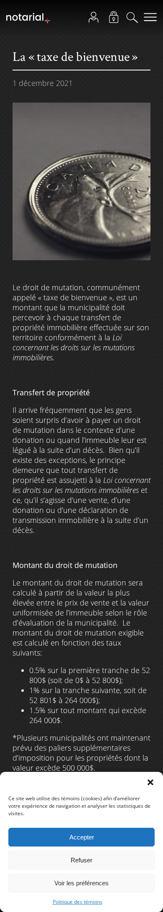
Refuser (81, 860)
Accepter (81, 837)
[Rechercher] (134, 19)
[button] (150, 782)
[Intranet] (116, 19)
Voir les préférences (81, 883)
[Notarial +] (28, 21)
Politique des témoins (77, 901)
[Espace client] (96, 19)
